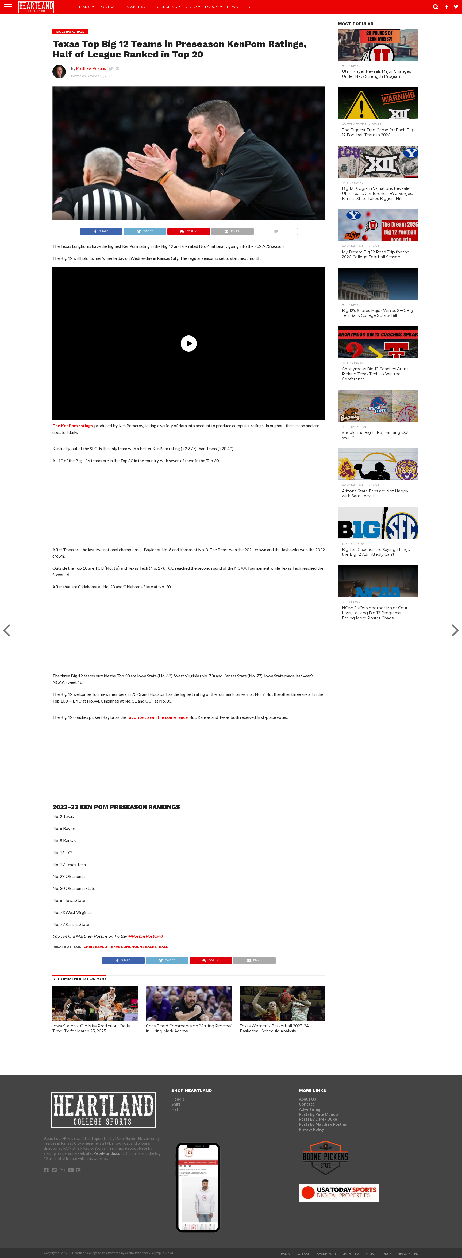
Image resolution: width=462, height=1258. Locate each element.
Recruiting (166, 7)
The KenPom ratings (72, 425)
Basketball (137, 7)
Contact (306, 1104)
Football (108, 7)
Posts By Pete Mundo (318, 1114)
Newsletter (238, 7)
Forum (212, 7)
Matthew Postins (91, 68)
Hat (174, 1109)
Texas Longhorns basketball (138, 947)
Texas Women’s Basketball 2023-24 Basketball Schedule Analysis (274, 1028)
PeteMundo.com (109, 1153)
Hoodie (178, 1099)
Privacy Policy (311, 1129)
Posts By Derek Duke (318, 1119)
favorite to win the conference (157, 717)
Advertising (309, 1109)
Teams (85, 7)
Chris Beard (95, 947)
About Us (307, 1099)
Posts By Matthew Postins (323, 1124)
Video (191, 7)
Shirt (175, 1104)
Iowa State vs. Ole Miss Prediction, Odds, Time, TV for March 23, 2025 (91, 1028)
